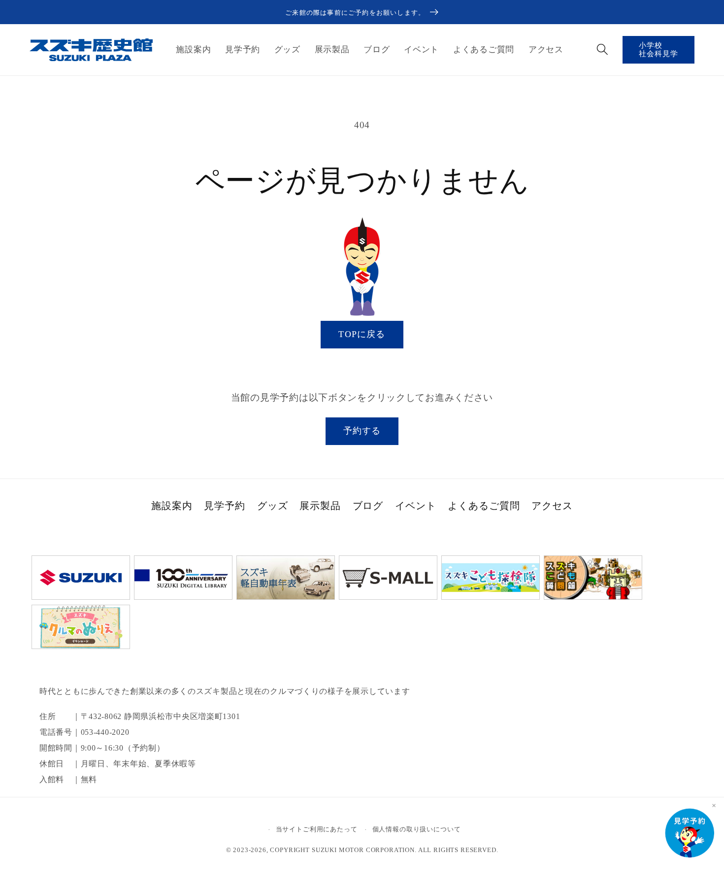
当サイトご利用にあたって (317, 829)
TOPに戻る (361, 334)
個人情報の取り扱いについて (416, 829)
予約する (362, 431)
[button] (602, 49)
